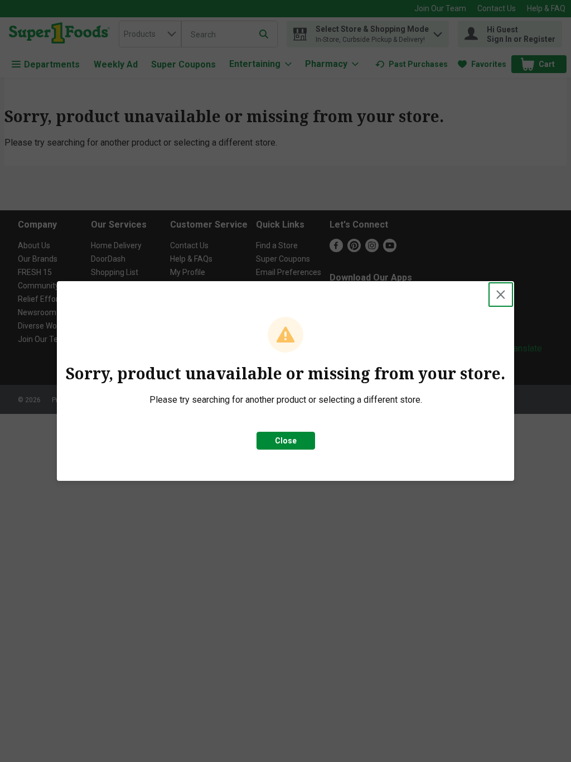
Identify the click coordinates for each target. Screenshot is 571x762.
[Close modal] (500, 294)
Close (286, 440)
